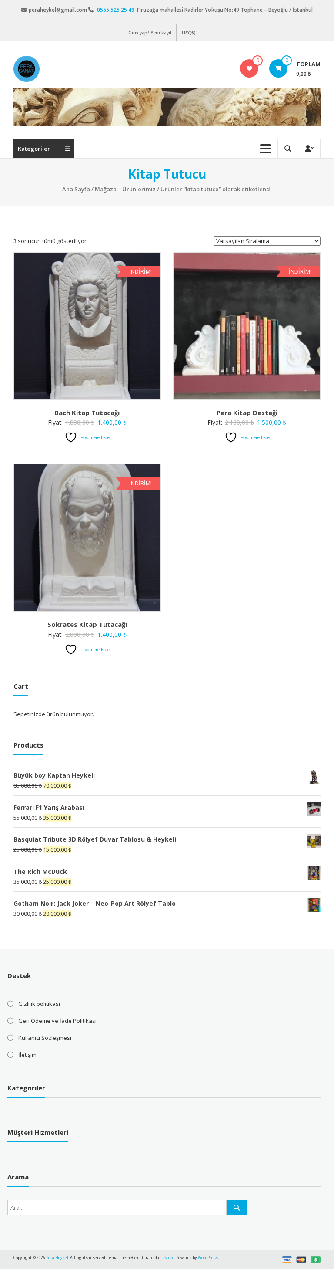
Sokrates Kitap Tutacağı (87, 624)
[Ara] (237, 1207)
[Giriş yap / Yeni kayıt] (309, 148)
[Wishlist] (249, 68)
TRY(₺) (188, 33)
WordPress (208, 1257)
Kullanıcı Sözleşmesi (44, 1038)
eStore (168, 1257)
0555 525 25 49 (116, 10)
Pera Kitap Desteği (247, 412)
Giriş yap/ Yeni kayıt (150, 33)
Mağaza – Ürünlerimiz (125, 189)
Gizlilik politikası (39, 1004)
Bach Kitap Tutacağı (87, 412)
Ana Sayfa (76, 189)
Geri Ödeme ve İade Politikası (57, 1021)
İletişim (27, 1055)
